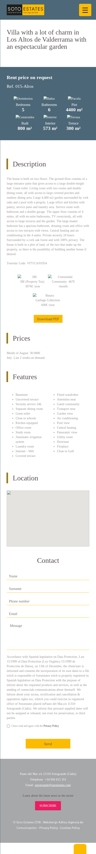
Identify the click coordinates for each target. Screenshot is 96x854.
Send (48, 744)
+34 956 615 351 (55, 779)
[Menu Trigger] (85, 10)
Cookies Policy (70, 828)
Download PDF (48, 319)
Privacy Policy (51, 725)
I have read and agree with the (35, 725)
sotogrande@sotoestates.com (53, 785)
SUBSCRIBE (48, 805)
